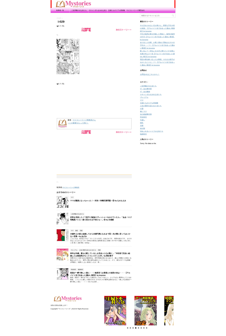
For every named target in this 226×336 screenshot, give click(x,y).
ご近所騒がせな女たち (79, 10)
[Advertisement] (94, 101)
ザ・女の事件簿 (146, 89)
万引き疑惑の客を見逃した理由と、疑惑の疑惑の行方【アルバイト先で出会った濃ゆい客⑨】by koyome (157, 37)
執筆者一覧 (60, 10)
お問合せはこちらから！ (149, 74)
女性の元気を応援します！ (59, 305)
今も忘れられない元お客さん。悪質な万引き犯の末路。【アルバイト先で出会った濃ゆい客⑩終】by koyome (157, 28)
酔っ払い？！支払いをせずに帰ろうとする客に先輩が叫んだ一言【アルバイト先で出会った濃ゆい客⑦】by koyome (157, 54)
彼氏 (141, 123)
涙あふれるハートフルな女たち (151, 131)
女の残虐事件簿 (146, 114)
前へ (96, 310)
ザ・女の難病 (145, 92)
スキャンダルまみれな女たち (98, 11)
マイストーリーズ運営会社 (135, 10)
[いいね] (58, 26)
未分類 (142, 128)
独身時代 (143, 134)
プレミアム (144, 97)
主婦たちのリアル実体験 (116, 10)
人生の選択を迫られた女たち (150, 106)
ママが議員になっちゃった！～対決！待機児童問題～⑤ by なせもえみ (98, 201)
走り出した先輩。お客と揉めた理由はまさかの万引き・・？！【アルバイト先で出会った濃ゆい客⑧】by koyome (157, 45)
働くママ (143, 111)
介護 (141, 109)
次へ (178, 310)
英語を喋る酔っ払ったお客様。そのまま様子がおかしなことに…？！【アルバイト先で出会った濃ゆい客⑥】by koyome (157, 62)
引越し (142, 120)
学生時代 (143, 117)
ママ (141, 100)
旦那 (141, 126)
